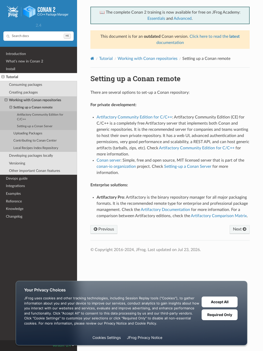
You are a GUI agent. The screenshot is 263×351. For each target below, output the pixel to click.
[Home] (92, 58)
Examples (13, 194)
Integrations (15, 186)
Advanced (183, 18)
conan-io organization (116, 166)
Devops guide (16, 178)
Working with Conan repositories (35, 100)
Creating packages (23, 92)
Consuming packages (25, 85)
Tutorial (12, 77)
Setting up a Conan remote (33, 107)
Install (10, 69)
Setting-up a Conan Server (34, 126)
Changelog (14, 216)
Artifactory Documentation (165, 210)
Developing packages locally (31, 156)
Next (238, 229)
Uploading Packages (27, 133)
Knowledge (14, 209)
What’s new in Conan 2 (24, 61)
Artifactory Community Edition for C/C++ (40, 117)
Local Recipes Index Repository (35, 148)
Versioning (17, 163)
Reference (14, 201)
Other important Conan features (34, 171)
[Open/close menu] (3, 77)
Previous (105, 229)
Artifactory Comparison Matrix (219, 216)
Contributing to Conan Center (35, 140)
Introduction (16, 54)
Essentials (156, 18)
